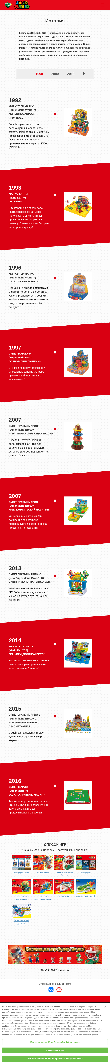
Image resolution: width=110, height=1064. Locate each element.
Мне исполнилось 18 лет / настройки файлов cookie (54, 1042)
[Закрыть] (105, 1007)
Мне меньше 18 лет (55, 1050)
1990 (39, 74)
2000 (55, 74)
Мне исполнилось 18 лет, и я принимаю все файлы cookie (55, 1059)
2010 (70, 74)
